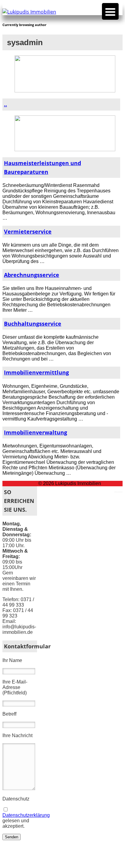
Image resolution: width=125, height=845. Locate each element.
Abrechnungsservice (31, 274)
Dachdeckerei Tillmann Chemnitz (118, 491)
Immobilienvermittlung (36, 372)
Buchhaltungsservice (32, 323)
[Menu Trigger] (110, 11)
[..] (65, 90)
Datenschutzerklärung (26, 815)
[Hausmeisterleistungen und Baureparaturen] (65, 149)
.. (5, 104)
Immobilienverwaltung (35, 432)
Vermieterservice (28, 231)
